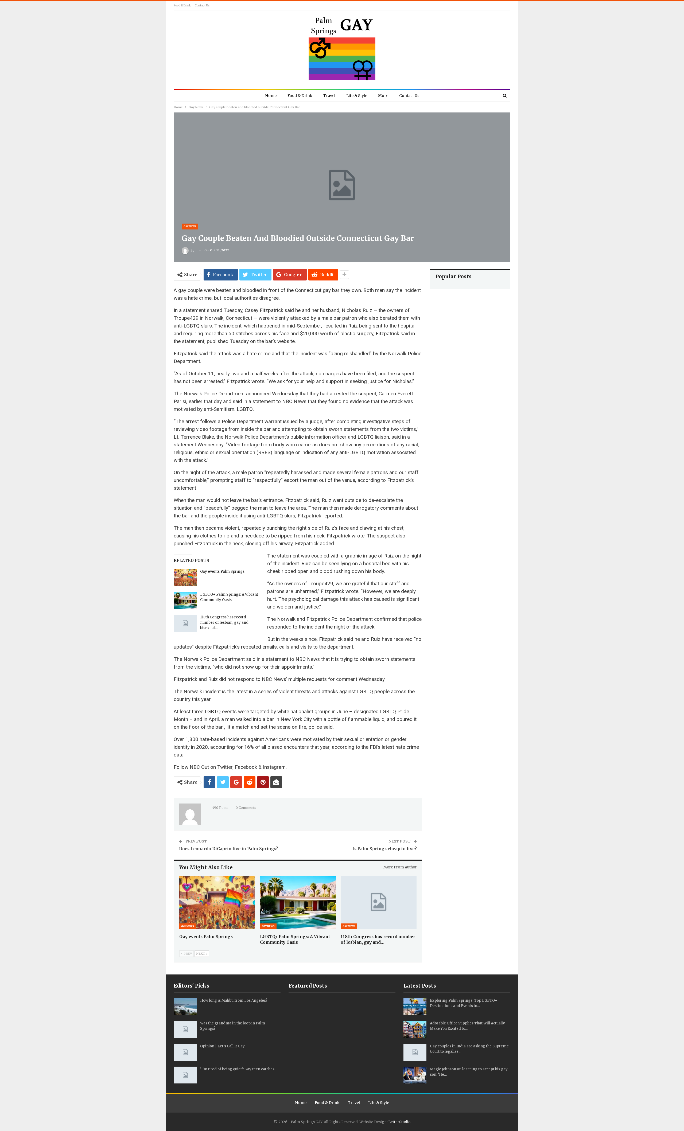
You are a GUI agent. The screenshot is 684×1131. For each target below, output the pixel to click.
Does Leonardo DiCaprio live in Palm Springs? (228, 848)
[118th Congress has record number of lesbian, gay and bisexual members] (185, 623)
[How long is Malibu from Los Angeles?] (185, 1006)
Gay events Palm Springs (222, 571)
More (383, 95)
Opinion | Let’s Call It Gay (222, 1046)
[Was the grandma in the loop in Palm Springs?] (185, 1029)
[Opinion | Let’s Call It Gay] (185, 1052)
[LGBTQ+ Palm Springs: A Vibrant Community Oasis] (185, 600)
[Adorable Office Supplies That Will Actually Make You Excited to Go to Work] (414, 1029)
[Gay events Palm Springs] (185, 577)
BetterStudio (399, 1122)
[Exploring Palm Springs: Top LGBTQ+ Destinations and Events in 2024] (414, 1006)
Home (271, 95)
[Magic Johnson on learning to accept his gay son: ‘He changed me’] (414, 1075)
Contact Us (202, 5)
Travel (329, 95)
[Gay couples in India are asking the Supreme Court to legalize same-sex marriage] (414, 1052)
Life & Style (356, 95)
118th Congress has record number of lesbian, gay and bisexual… (224, 622)
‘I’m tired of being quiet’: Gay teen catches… (238, 1069)
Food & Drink (182, 5)
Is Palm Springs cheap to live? (384, 848)
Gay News (190, 226)
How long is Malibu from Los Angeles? (233, 1000)
